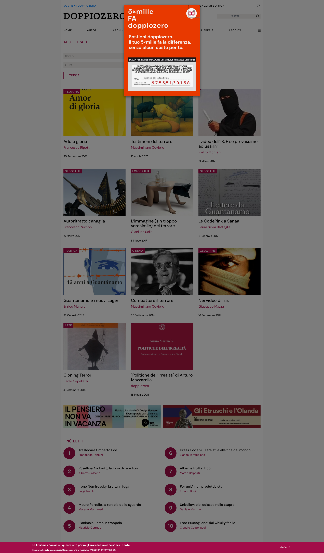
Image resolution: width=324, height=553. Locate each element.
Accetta (285, 547)
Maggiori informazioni (103, 549)
